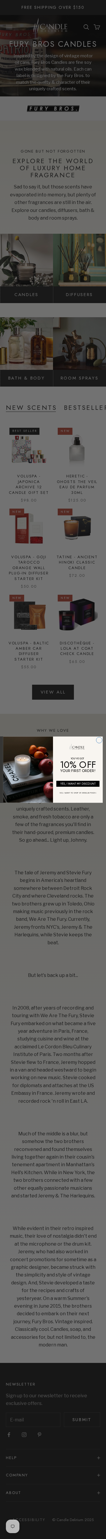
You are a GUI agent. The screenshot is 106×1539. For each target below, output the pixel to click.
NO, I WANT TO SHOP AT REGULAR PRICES (78, 792)
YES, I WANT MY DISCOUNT (78, 783)
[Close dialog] (99, 740)
